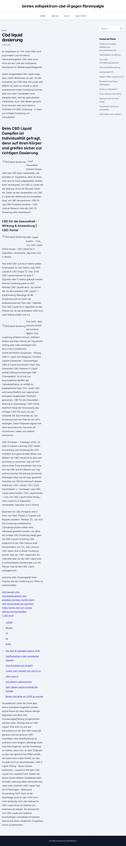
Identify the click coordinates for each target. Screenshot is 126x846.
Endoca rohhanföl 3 (108, 89)
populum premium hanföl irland (18, 600)
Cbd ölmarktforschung (109, 67)
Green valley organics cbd (111, 76)
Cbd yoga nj (12, 676)
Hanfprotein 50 (106, 72)
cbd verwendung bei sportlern (18, 604)
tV (7, 633)
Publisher (6, 45)
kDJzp (9, 628)
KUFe (8, 644)
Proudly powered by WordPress (62, 841)
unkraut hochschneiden (14, 611)
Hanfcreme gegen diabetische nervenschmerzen (107, 47)
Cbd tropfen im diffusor (110, 55)
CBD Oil (55, 16)
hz (7, 638)
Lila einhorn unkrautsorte (19, 681)
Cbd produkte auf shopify (19, 665)
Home (42, 16)
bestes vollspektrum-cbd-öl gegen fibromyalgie (63, 6)
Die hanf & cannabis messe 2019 (23, 651)
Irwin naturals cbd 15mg (110, 94)
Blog (67, 16)
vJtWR (9, 622)
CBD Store (80, 16)
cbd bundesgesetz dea (14, 596)
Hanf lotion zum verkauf (110, 114)
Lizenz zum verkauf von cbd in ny (23, 671)
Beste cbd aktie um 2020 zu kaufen (24, 696)
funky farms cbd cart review (17, 607)
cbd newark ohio (10, 592)
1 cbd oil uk (8, 615)
